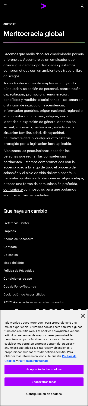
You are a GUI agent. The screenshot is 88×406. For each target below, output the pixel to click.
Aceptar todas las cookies (44, 369)
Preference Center (16, 222)
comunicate (13, 189)
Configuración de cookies (44, 393)
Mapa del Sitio (13, 262)
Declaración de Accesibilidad (24, 294)
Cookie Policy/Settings (19, 286)
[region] (44, 358)
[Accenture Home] (44, 6)
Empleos (9, 230)
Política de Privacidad (18, 270)
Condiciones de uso (17, 278)
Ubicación (10, 254)
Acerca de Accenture (18, 238)
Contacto (10, 246)
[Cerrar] (83, 316)
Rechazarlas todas (43, 381)
